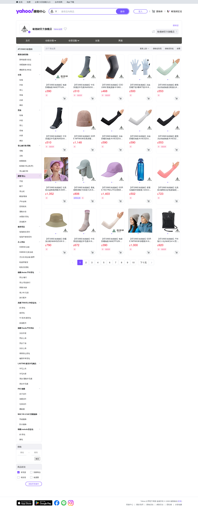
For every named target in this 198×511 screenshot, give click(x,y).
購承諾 (176, 25)
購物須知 (149, 504)
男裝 (120, 40)
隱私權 (169, 504)
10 (133, 262)
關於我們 (139, 504)
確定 (37, 458)
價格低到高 (157, 48)
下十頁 (143, 262)
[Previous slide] (46, 66)
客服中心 (129, 504)
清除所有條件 (33, 483)
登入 (140, 11)
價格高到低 (169, 48)
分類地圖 (178, 504)
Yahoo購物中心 (30, 11)
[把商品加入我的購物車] (64, 98)
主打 (28, 40)
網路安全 (160, 504)
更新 (179, 501)
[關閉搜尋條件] (56, 11)
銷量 (178, 48)
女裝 (97, 40)
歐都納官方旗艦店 (166, 31)
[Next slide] (66, 66)
